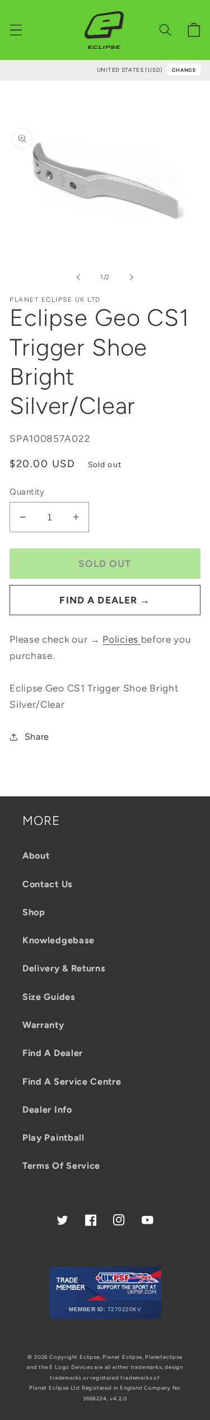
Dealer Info (47, 1109)
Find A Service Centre (72, 1081)
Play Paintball (53, 1137)
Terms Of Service (61, 1165)
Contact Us (47, 884)
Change (184, 70)
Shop (33, 912)
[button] (16, 30)
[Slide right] (131, 277)
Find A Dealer (52, 1053)
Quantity (27, 492)
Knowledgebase (58, 940)
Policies (121, 639)
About (35, 855)
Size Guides (49, 997)
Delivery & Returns (63, 968)
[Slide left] (78, 277)
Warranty (43, 1025)
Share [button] (37, 736)
